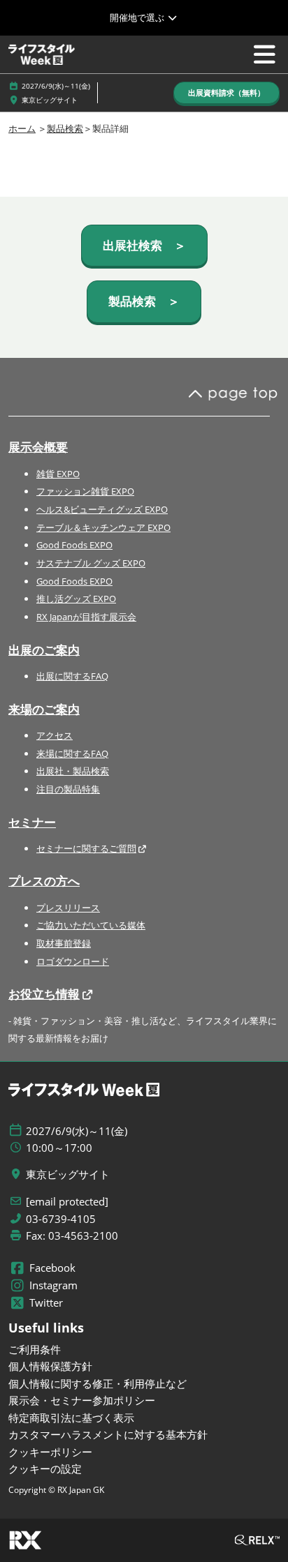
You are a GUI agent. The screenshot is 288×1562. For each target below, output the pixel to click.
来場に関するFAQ (72, 753)
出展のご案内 (44, 650)
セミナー (32, 822)
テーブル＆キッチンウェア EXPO (103, 527)
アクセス (54, 735)
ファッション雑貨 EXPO (85, 491)
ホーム (22, 128)
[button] (226, 93)
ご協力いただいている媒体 (90, 925)
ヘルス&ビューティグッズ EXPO (102, 509)
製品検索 (65, 128)
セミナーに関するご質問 (86, 848)
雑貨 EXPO (58, 473)
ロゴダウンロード (72, 961)
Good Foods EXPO (74, 545)
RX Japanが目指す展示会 (86, 616)
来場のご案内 (44, 709)
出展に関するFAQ (72, 676)
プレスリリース (68, 907)
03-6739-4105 (61, 1219)
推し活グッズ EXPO (76, 598)
